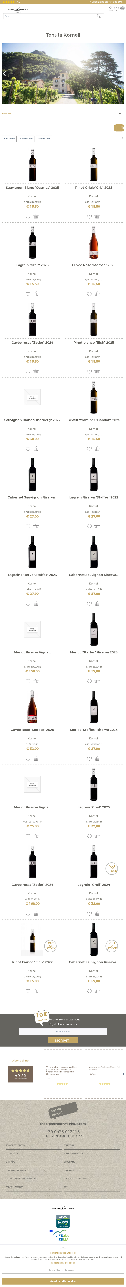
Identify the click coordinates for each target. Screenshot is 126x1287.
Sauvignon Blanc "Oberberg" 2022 (32, 420)
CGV (65, 1187)
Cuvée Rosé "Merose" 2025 (93, 265)
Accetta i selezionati (63, 1270)
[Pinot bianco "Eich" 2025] (94, 319)
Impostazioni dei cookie (63, 1262)
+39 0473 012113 (63, 1132)
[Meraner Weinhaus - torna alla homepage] (18, 9)
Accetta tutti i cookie (63, 1281)
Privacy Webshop (14, 1187)
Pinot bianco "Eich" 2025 (94, 343)
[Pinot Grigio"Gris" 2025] (94, 164)
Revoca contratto (15, 1145)
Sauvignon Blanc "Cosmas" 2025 (32, 188)
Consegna (69, 1145)
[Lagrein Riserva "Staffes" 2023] (32, 552)
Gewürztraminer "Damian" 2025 (93, 420)
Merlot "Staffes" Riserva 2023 (94, 653)
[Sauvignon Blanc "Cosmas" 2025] (32, 164)
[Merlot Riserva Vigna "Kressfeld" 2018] (32, 629)
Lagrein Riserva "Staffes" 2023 (32, 575)
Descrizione (6, 113)
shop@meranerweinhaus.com (63, 1124)
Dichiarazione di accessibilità (21, 1179)
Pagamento (12, 1153)
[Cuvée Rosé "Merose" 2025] (94, 242)
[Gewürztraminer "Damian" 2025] (94, 397)
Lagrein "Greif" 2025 (32, 265)
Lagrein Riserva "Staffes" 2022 (93, 498)
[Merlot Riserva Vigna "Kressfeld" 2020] (32, 784)
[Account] (110, 8)
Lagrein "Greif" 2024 (94, 885)
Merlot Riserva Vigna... (32, 653)
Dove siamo (69, 1162)
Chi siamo (10, 1162)
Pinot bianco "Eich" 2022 (32, 962)
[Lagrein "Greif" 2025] (32, 242)
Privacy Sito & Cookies (75, 1179)
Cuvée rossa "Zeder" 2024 (32, 343)
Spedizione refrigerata (76, 1153)
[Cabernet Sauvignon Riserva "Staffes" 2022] (32, 474)
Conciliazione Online (16, 1170)
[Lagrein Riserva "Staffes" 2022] (94, 474)
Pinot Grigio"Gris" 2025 (93, 188)
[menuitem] (120, 17)
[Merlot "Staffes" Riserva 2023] (94, 629)
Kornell (32, 196)
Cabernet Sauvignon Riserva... (32, 498)
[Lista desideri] (117, 8)
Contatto (69, 1170)
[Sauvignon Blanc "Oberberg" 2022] (32, 397)
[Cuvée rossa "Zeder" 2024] (32, 319)
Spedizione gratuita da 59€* (107, 1)
